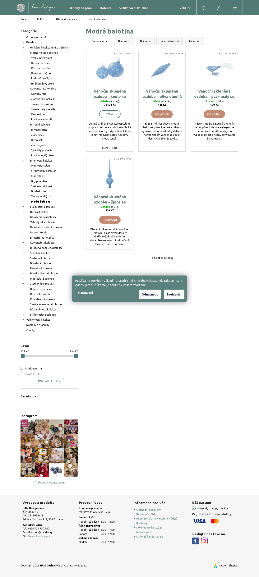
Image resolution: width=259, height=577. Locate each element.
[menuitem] (80, 8)
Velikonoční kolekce (38, 319)
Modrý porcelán (40, 165)
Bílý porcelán (39, 129)
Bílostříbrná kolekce (42, 237)
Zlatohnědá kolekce (42, 283)
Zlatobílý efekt (40, 145)
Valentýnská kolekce (42, 222)
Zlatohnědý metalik (43, 98)
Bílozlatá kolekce (40, 263)
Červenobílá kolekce (42, 242)
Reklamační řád (145, 514)
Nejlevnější (124, 41)
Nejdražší (145, 41)
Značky (30, 330)
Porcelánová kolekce (42, 299)
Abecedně (194, 41)
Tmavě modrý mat (42, 196)
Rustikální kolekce (41, 293)
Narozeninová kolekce (43, 216)
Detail (109, 114)
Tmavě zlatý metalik (43, 109)
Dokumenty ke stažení (149, 527)
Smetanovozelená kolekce (46, 304)
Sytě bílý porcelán (42, 150)
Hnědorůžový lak (41, 73)
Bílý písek (37, 139)
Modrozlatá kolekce (42, 278)
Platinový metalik (41, 119)
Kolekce (31, 42)
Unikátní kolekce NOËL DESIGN (49, 47)
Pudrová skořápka (41, 78)
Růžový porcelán (41, 68)
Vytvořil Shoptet (229, 565)
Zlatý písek (37, 134)
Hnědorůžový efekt (42, 83)
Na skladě (33, 368)
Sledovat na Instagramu (52, 482)
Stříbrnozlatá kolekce (43, 314)
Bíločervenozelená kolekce (46, 247)
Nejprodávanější (169, 41)
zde (143, 284)
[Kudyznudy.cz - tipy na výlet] (210, 508)
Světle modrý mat (41, 186)
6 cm (115, 147)
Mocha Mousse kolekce (44, 52)
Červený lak (38, 114)
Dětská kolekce (39, 211)
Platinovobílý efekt (42, 155)
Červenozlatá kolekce (43, 88)
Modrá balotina (41, 201)
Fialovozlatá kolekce (42, 206)
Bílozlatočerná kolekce (44, 273)
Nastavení (85, 292)
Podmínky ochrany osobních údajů (156, 518)
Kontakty (141, 523)
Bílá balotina (38, 191)
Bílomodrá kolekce (41, 160)
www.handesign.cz (40, 536)
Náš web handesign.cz (149, 536)
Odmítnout (150, 294)
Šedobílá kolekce (40, 252)
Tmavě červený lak (42, 104)
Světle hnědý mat (41, 57)
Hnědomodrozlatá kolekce (46, 227)
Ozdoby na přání (36, 37)
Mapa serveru (144, 531)
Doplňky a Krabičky (37, 324)
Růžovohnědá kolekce (43, 309)
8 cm (105, 147)
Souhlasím (174, 294)
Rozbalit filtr (48, 381)
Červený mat (38, 93)
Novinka (32, 373)
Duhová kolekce (39, 232)
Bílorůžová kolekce (41, 289)
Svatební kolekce (40, 258)
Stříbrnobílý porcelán (43, 170)
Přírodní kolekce (40, 124)
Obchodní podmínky (148, 509)
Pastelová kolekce (41, 268)
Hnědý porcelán (40, 63)
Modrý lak (37, 175)
